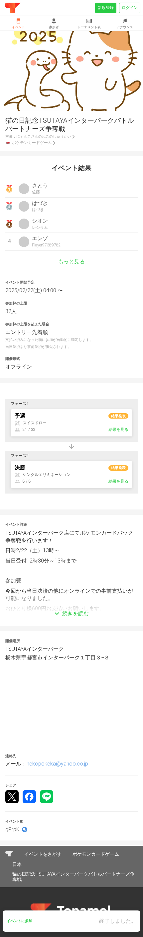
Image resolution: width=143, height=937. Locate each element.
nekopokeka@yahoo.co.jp (57, 764)
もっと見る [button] (71, 262)
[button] (71, 603)
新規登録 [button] (106, 7)
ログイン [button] (130, 7)
